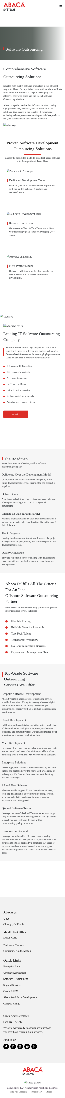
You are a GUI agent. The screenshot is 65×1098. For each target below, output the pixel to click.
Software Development (15, 978)
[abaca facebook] (6, 1046)
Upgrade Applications (14, 972)
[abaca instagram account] (20, 1046)
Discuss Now (32, 443)
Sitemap (49, 1092)
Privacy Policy (36, 1092)
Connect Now (32, 309)
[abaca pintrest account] (13, 1046)
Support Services (12, 985)
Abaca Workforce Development (20, 997)
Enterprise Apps (11, 966)
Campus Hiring (11, 1003)
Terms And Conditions (19, 1092)
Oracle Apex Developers (16, 1015)
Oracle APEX (10, 991)
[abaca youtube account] (27, 1046)
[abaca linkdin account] (34, 1046)
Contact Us (16, 414)
